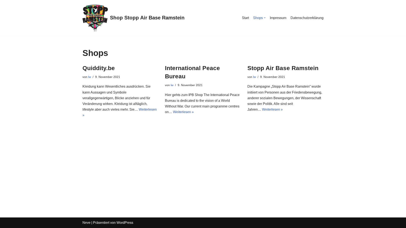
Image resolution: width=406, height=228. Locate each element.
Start (245, 18)
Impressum (278, 18)
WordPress (125, 222)
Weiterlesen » (183, 112)
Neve (86, 222)
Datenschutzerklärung (307, 18)
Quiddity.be (98, 68)
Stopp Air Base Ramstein (282, 68)
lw (89, 77)
